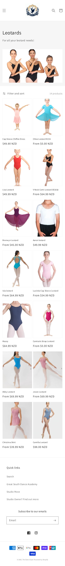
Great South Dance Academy (22, 484)
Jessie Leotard (39, 391)
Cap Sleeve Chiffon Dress (13, 139)
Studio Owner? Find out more (22, 499)
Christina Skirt (9, 442)
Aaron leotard (39, 240)
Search (10, 476)
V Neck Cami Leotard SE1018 (46, 189)
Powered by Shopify (41, 559)
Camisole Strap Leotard (43, 341)
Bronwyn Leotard (10, 240)
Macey (5, 341)
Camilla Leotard (40, 442)
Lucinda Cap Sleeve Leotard (46, 290)
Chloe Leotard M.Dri (42, 139)
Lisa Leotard (8, 189)
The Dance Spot (28, 559)
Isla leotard (7, 290)
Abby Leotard (8, 391)
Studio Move (13, 491)
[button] (4, 10)
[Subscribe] (54, 520)
